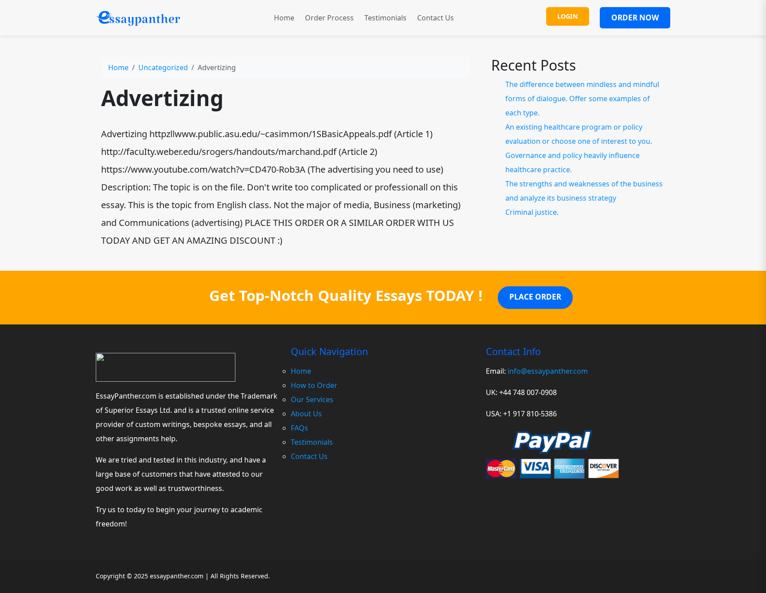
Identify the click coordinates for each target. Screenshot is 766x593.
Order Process (329, 18)
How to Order (314, 385)
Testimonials (385, 18)
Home (284, 18)
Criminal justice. (532, 212)
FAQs (299, 428)
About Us (306, 414)
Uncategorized (163, 67)
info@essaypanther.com (548, 371)
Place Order (535, 297)
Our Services (312, 399)
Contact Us (435, 18)
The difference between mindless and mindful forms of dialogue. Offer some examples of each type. (582, 98)
